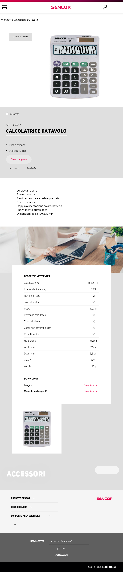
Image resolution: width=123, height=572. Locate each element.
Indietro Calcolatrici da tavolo (21, 20)
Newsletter (37, 541)
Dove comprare (19, 159)
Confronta (14, 114)
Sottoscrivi (61, 555)
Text (63, 548)
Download (31, 168)
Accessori (13, 168)
